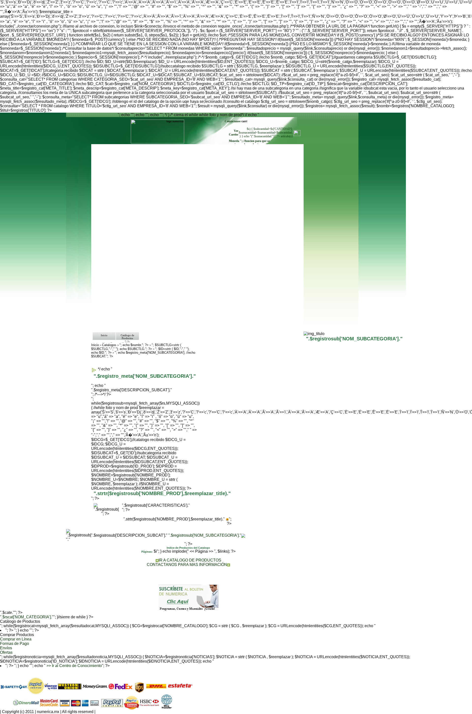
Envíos (6, 648)
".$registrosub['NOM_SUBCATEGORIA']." (204, 535)
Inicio (104, 335)
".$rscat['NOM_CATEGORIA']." (26, 617)
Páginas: (147, 551)
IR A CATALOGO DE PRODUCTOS (190, 560)
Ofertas (6, 652)
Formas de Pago (14, 643)
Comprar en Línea (15, 639)
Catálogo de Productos (127, 337)
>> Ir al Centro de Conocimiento (73, 666)
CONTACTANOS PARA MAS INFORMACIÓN (187, 564)
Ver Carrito (233, 132)
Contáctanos (233, 121)
